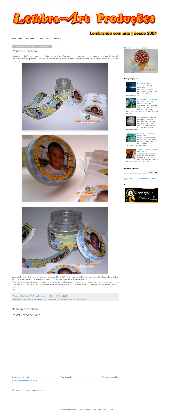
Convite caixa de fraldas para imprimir (146, 134)
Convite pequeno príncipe (146, 117)
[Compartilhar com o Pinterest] (66, 296)
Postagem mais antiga (110, 377)
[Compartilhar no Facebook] (63, 296)
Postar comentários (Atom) (27, 381)
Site (20, 39)
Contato (56, 39)
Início (14, 39)
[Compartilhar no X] (61, 296)
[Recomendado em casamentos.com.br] (139, 179)
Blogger (110, 409)
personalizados (62, 299)
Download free (44, 39)
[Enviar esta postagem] (51, 296)
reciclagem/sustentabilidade (77, 299)
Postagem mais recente (21, 377)
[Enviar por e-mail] (56, 296)
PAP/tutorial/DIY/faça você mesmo (45, 299)
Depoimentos (30, 39)
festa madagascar (27, 299)
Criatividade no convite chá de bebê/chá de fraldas (147, 100)
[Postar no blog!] (58, 296)
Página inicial (66, 377)
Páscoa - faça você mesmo (136, 48)
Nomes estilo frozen (144, 83)
